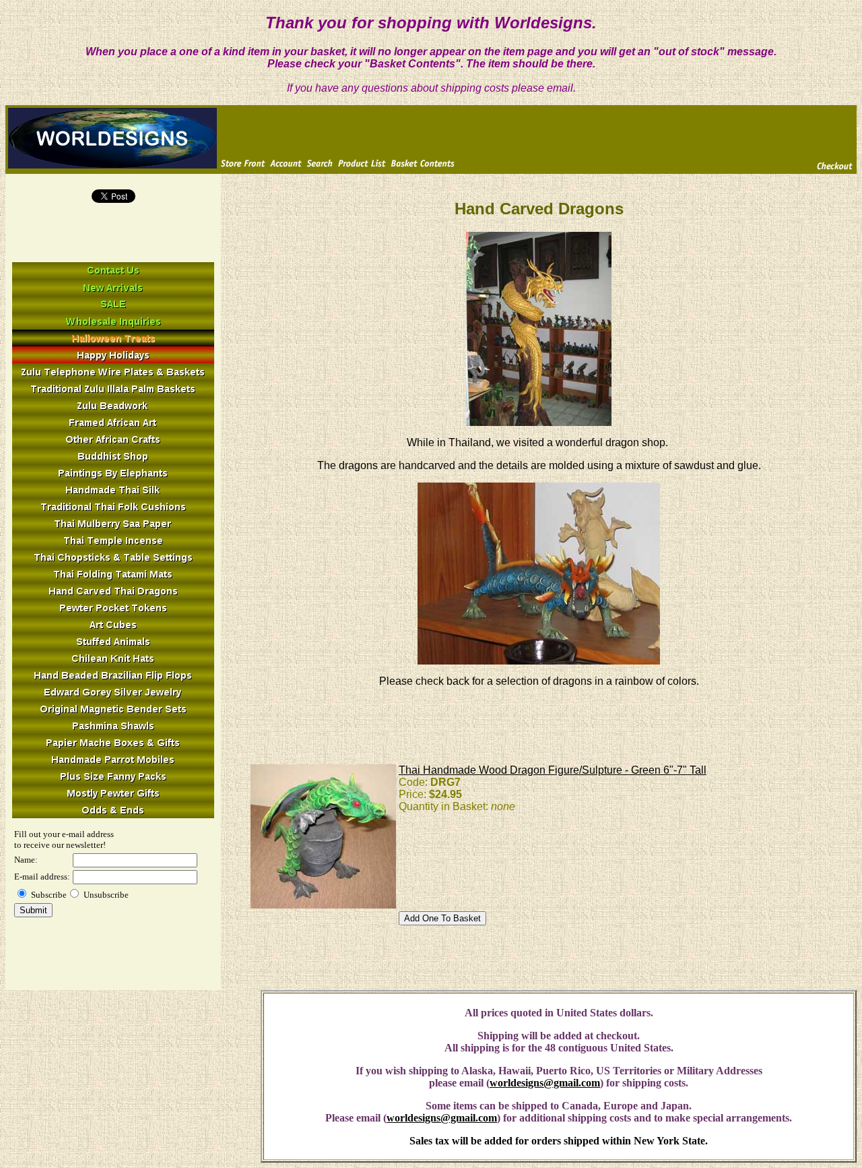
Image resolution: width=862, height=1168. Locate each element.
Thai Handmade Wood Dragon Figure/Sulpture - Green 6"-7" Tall (552, 770)
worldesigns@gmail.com (545, 1082)
